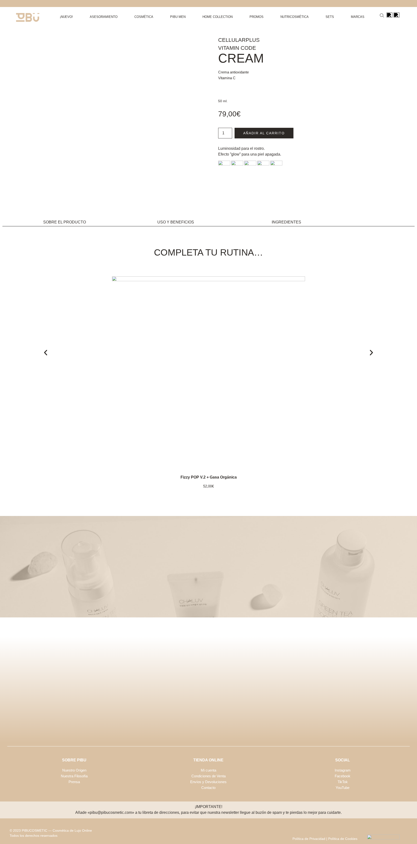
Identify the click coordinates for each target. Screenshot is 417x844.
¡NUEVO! (66, 17)
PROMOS (257, 17)
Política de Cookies (342, 839)
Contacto (208, 788)
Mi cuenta (208, 770)
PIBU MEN (178, 17)
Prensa (74, 782)
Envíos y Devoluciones (208, 782)
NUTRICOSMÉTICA (294, 17)
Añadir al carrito (264, 133)
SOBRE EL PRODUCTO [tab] (64, 222)
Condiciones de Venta (208, 776)
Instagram (343, 770)
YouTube (342, 788)
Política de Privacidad (308, 839)
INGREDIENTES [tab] (286, 222)
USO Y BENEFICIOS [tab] (175, 222)
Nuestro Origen (74, 770)
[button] (45, 352)
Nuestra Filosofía (74, 776)
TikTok (343, 782)
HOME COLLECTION (217, 17)
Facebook (342, 776)
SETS (330, 17)
